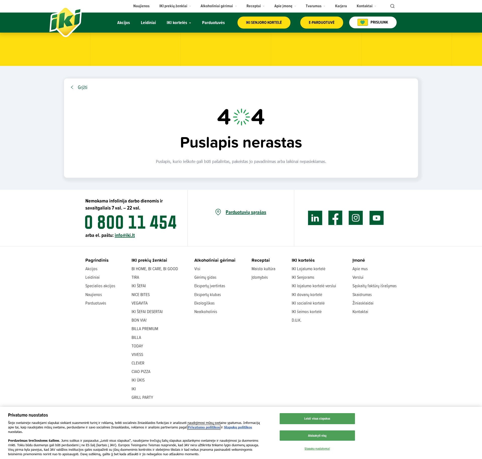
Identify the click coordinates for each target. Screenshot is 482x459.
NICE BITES (141, 294)
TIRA (135, 277)
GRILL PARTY (142, 397)
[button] (175, 6)
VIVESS (137, 354)
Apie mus (360, 268)
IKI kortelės (303, 260)
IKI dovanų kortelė (307, 294)
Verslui (358, 277)
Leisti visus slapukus (317, 418)
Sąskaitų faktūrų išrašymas (374, 286)
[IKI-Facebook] (335, 218)
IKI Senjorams (303, 277)
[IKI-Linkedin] (315, 218)
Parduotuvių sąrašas (246, 212)
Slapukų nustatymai (317, 448)
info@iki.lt (125, 235)
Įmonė (358, 260)
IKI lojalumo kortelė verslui (314, 286)
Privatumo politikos (204, 427)
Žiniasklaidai (363, 303)
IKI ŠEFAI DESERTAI (147, 311)
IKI (134, 389)
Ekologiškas (204, 303)
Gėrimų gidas (205, 277)
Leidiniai (92, 277)
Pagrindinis (97, 260)
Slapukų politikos (238, 427)
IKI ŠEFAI (139, 286)
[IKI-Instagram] (356, 218)
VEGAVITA (140, 303)
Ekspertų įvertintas (209, 286)
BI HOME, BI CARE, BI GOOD (155, 268)
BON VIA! (139, 320)
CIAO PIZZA (141, 371)
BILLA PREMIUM (145, 328)
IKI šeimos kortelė (307, 311)
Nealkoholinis (205, 311)
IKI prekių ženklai (149, 260)
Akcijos (91, 268)
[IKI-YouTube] (376, 218)
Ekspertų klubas (207, 294)
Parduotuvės (95, 303)
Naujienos (93, 294)
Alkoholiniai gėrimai (214, 260)
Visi (197, 268)
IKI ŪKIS (138, 380)
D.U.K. (297, 320)
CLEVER (138, 363)
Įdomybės (260, 277)
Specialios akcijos (100, 286)
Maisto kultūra (263, 268)
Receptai (261, 260)
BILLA (136, 337)
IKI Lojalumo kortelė (308, 268)
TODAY (137, 346)
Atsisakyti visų (317, 435)
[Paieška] (392, 6)
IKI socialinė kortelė (308, 303)
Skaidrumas (362, 294)
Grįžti (82, 87)
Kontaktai (360, 311)
